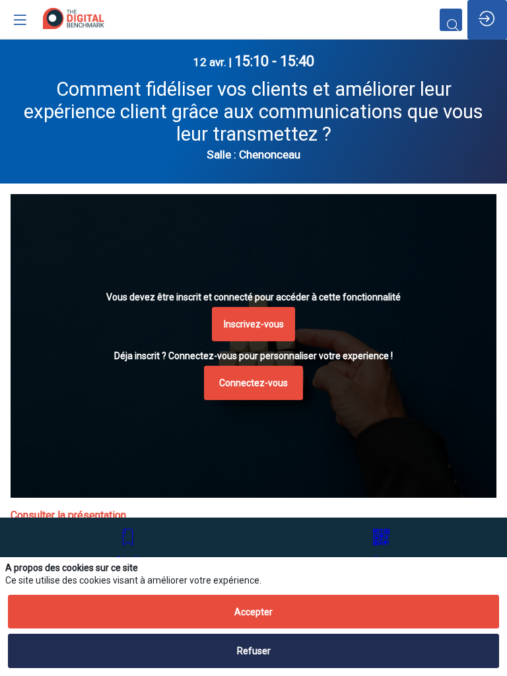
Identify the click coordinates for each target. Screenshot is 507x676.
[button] (254, 324)
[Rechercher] (451, 20)
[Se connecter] (487, 20)
